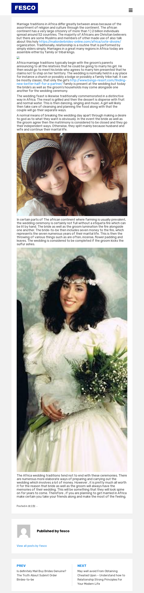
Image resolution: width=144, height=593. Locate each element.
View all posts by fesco (32, 546)
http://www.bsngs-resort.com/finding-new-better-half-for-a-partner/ (71, 82)
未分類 (31, 506)
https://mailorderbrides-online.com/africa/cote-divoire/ (80, 42)
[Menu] (131, 10)
